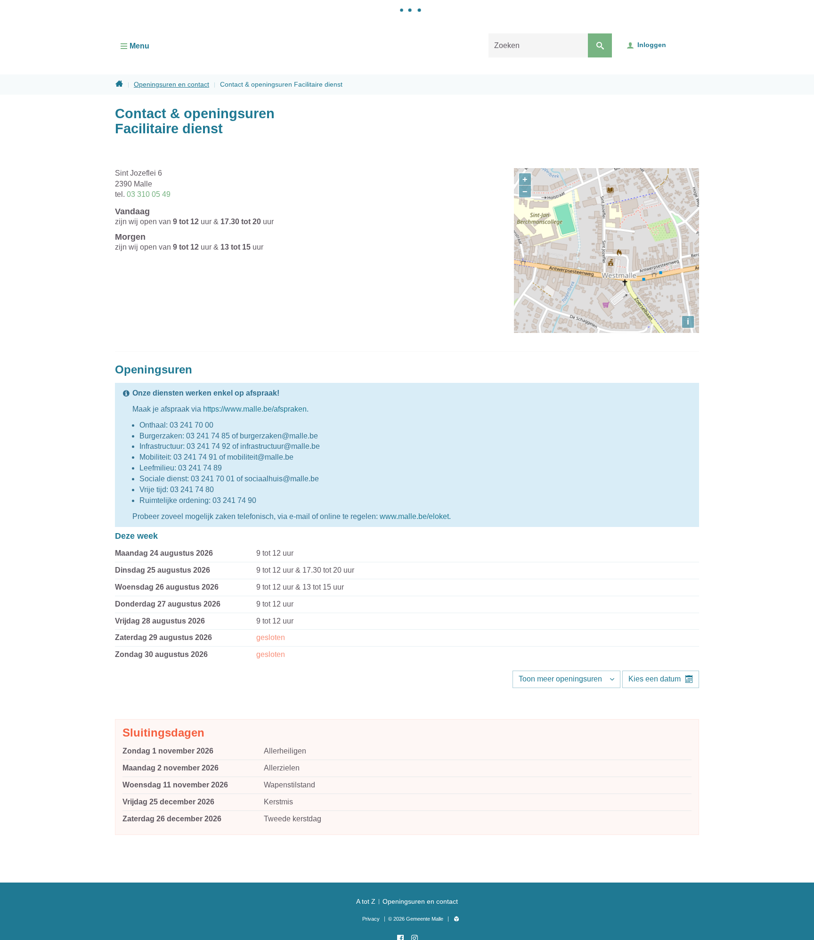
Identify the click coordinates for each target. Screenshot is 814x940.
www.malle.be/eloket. (415, 516)
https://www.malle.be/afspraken (255, 409)
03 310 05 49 (149, 194)
